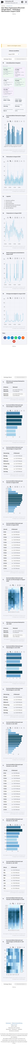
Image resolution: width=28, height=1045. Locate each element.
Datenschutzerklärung (17, 1023)
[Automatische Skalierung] (19, 121)
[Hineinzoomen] (15, 121)
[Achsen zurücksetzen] (21, 121)
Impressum (8, 1023)
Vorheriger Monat (8, 59)
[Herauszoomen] (17, 121)
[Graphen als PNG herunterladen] (8, 121)
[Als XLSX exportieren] (24, 121)
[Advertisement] (14, 29)
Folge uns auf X (14, 1024)
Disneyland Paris (9, 5)
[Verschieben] (12, 121)
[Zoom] (10, 121)
